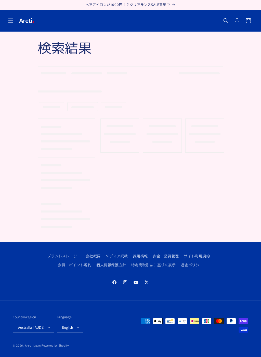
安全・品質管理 (166, 255)
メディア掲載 (117, 255)
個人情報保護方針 (111, 264)
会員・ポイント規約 (74, 264)
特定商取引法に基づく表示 (153, 264)
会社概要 (93, 255)
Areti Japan (33, 345)
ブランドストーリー (64, 255)
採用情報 (140, 255)
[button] (10, 20)
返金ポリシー (192, 264)
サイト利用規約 (197, 255)
